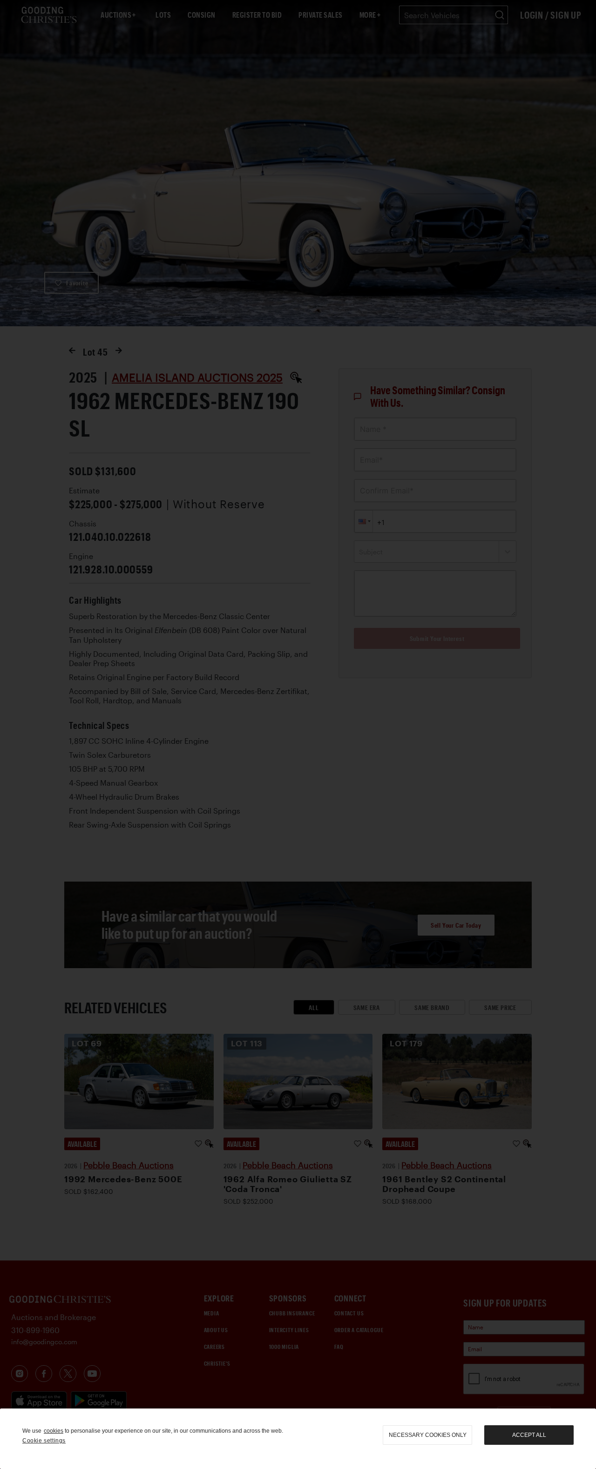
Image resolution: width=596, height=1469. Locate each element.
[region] (298, 1438)
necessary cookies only (428, 1435)
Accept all (529, 1435)
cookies (53, 1431)
